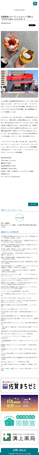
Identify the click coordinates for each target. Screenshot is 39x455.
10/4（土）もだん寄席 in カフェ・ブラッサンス (14, 309)
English (22, 10)
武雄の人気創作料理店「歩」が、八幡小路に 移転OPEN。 (17, 316)
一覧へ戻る (33, 204)
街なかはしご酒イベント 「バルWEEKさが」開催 (15, 361)
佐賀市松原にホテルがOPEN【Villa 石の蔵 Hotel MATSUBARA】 (19, 331)
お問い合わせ (19, 450)
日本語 (16, 10)
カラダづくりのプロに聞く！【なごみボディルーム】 (16, 298)
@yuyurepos (16, 176)
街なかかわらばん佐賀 (16, 3)
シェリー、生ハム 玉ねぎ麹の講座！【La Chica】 (15, 291)
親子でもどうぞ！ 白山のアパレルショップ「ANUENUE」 (17, 334)
